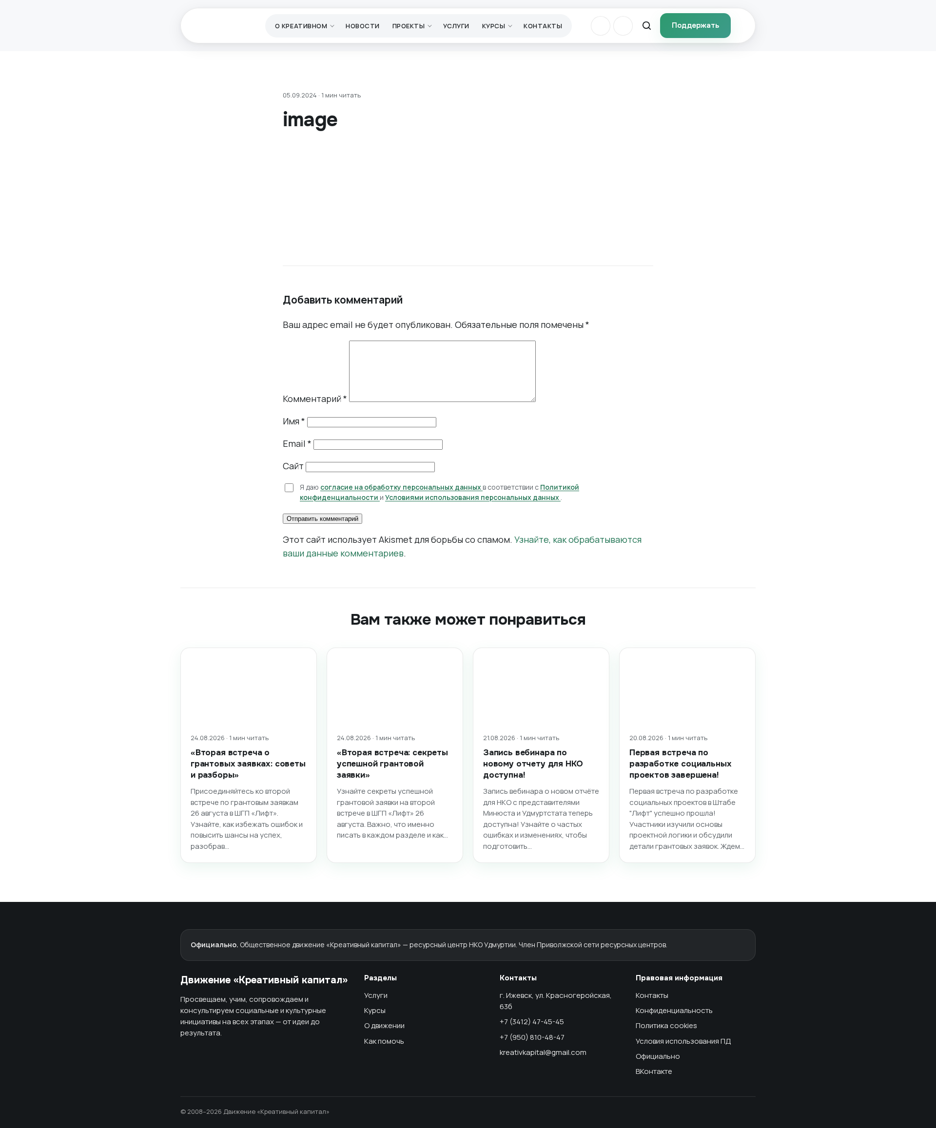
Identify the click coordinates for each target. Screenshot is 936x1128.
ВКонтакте (654, 1071)
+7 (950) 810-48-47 (532, 1037)
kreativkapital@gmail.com (543, 1052)
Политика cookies (666, 1025)
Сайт (293, 466)
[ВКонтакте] (600, 26)
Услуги (456, 25)
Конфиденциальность (674, 1010)
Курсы (494, 25)
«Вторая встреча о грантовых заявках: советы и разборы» (248, 763)
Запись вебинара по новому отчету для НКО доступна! (533, 763)
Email (297, 443)
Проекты (408, 25)
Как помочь (384, 1041)
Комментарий (315, 398)
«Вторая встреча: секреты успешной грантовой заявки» (392, 763)
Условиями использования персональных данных (473, 497)
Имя (294, 421)
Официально (658, 1056)
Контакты (543, 25)
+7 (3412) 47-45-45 (532, 1021)
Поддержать (695, 25)
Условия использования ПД (683, 1041)
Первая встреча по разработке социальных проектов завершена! (680, 763)
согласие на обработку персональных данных (401, 487)
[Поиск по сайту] (646, 26)
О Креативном (301, 25)
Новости (363, 25)
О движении (384, 1025)
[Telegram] (623, 26)
